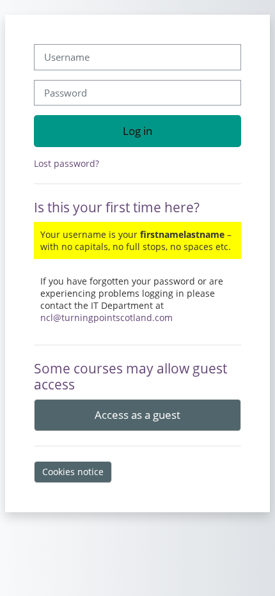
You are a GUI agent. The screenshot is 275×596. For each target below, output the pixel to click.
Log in (137, 130)
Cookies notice (73, 472)
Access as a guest (137, 414)
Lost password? (66, 163)
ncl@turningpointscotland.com (106, 317)
